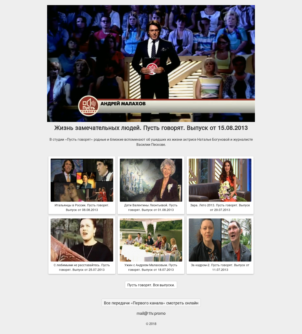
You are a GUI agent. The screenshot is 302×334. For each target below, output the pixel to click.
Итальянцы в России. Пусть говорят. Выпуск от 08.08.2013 (82, 207)
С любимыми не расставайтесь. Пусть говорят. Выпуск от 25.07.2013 (82, 267)
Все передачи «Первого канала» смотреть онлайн (151, 303)
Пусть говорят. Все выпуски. (151, 284)
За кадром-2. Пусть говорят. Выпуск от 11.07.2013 (220, 267)
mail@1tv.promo (151, 313)
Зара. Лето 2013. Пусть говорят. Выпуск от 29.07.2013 (220, 207)
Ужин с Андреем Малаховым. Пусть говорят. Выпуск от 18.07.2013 (150, 267)
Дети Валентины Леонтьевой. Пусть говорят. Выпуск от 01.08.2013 (151, 207)
